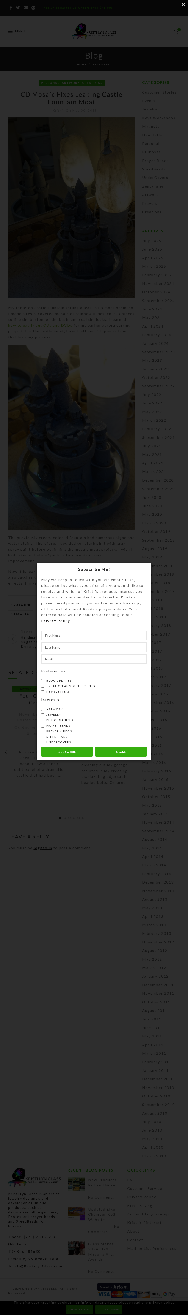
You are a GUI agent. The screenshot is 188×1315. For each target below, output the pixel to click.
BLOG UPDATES (58, 680)
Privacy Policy (55, 620)
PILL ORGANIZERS (60, 720)
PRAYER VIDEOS (58, 731)
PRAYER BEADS (57, 725)
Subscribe (67, 752)
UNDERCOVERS (58, 742)
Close (121, 752)
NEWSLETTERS (57, 691)
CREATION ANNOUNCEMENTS (70, 686)
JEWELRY (53, 714)
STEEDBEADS (56, 736)
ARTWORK (54, 709)
